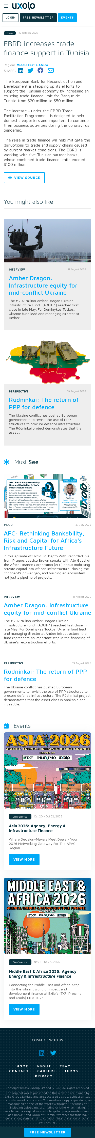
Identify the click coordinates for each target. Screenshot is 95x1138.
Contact (19, 1071)
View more (24, 859)
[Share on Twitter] (30, 70)
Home (22, 1066)
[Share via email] (51, 70)
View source (26, 178)
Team (65, 1066)
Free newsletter (48, 1132)
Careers (46, 1071)
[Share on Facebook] (40, 70)
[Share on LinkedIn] (20, 70)
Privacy (44, 1076)
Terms (71, 1071)
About (44, 1066)
